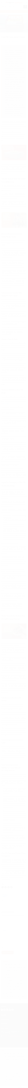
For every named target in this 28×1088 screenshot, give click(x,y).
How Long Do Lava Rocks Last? (13, 989)
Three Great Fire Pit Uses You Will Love (13, 964)
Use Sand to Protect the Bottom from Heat (15, 1059)
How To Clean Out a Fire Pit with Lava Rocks (14, 983)
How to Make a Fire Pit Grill (10, 977)
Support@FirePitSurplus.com (14, 1036)
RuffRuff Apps (21, 999)
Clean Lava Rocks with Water (13, 986)
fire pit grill (6, 403)
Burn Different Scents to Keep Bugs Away (15, 967)
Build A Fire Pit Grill (10, 974)
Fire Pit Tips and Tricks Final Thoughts (15, 996)
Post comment (7, 952)
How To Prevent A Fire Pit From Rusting (13, 980)
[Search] (25, 7)
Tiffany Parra (15, 41)
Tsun (26, 999)
